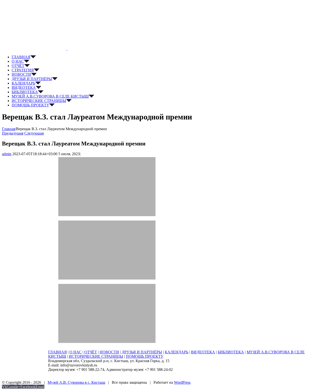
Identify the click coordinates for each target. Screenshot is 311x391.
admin (6, 154)
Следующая (34, 133)
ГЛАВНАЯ (57, 352)
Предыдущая (12, 133)
